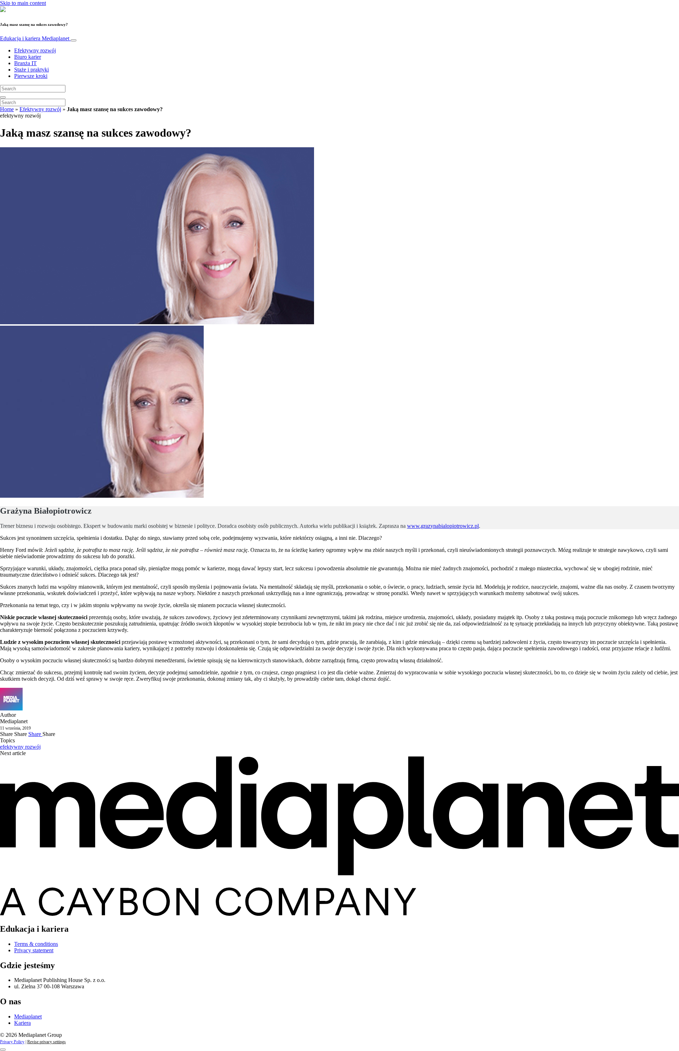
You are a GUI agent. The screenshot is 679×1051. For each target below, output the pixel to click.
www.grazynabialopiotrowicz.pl (443, 526)
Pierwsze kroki (30, 76)
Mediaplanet (28, 1016)
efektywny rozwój (20, 747)
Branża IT (25, 63)
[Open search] (3, 97)
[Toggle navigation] (73, 40)
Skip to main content (23, 3)
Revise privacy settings (46, 1041)
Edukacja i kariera (34, 38)
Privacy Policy (12, 1041)
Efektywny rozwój (35, 50)
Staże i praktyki (31, 70)
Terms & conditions (36, 944)
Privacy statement (33, 950)
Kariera (22, 1023)
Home (7, 109)
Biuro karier (27, 57)
